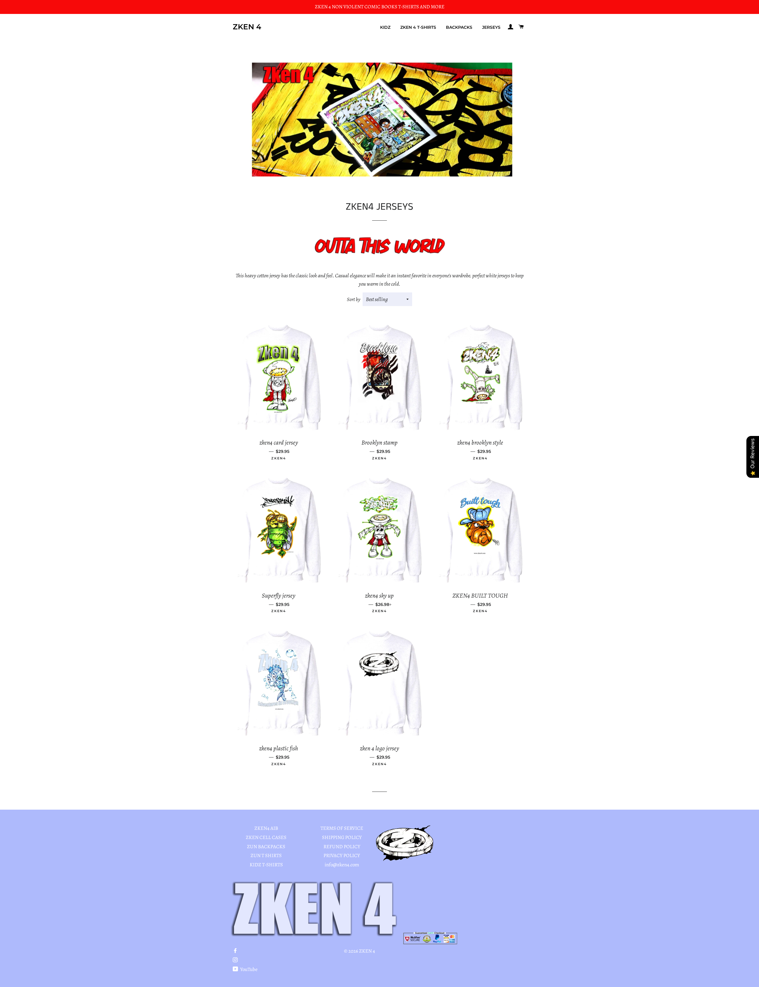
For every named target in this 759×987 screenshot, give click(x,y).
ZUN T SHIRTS (266, 855)
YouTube (248, 969)
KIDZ (385, 27)
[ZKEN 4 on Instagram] (236, 960)
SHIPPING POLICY (342, 837)
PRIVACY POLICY (341, 855)
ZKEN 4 (247, 26)
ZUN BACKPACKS (266, 846)
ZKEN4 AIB (266, 828)
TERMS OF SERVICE (341, 828)
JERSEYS (491, 27)
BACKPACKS (459, 27)
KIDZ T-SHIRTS (266, 864)
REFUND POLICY (341, 846)
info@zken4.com (342, 864)
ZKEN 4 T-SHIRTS (418, 27)
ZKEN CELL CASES (266, 837)
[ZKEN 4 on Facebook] (236, 951)
